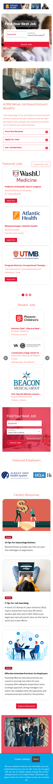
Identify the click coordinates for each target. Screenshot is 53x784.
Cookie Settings (22, 759)
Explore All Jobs (41, 164)
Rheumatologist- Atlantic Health (21, 226)
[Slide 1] (23, 295)
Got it (35, 759)
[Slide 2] (26, 295)
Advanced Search (12, 51)
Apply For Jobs (12, 139)
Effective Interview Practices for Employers (26, 673)
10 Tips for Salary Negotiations (20, 542)
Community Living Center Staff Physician (31, 352)
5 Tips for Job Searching (17, 603)
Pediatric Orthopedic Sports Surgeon (23, 186)
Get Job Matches (13, 147)
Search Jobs (26, 44)
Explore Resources (26, 706)
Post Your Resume (14, 131)
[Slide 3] (30, 295)
